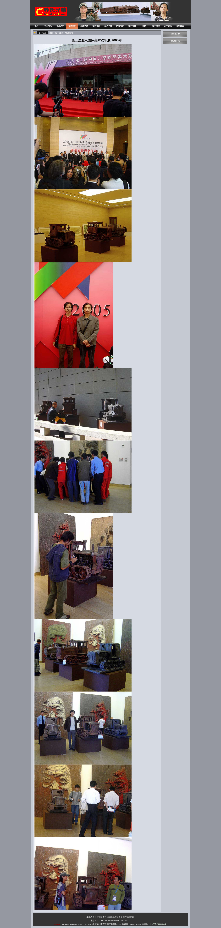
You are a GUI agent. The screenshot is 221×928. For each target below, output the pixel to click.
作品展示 (60, 26)
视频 (144, 26)
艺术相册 (96, 26)
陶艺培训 (120, 26)
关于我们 (168, 26)
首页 (36, 26)
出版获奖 (84, 26)
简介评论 (48, 26)
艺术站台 (132, 26)
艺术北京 (156, 26)
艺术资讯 (72, 26)
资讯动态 (175, 34)
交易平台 (108, 26)
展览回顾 (175, 41)
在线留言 (180, 26)
